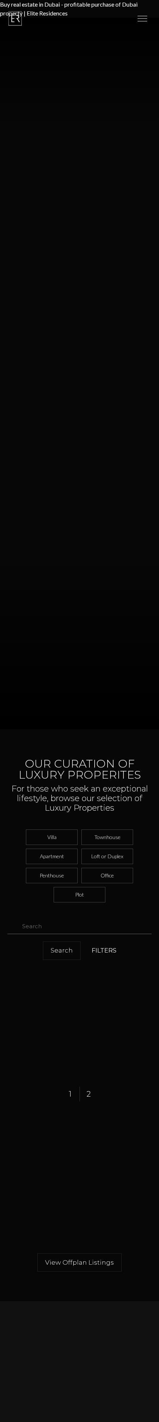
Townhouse (107, 837)
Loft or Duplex (107, 856)
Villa (52, 837)
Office (107, 875)
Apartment (52, 856)
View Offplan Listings (79, 1262)
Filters (104, 950)
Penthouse (52, 875)
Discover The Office (33, 1380)
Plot (79, 894)
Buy (11, 1415)
